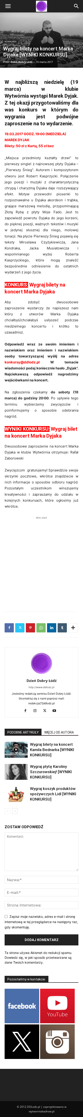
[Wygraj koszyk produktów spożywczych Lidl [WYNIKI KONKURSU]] (16, 794)
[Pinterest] (30, 627)
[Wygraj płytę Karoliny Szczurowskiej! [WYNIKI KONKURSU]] (16, 772)
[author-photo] (41, 674)
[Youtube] (56, 711)
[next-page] (15, 811)
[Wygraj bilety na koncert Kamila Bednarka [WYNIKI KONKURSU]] (16, 750)
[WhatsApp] (41, 627)
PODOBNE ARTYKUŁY (23, 732)
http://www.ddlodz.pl (41, 687)
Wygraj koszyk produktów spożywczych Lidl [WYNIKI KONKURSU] (53, 793)
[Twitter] (19, 627)
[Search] (76, 6)
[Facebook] (9, 627)
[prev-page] (7, 811)
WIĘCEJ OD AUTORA (59, 732)
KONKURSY (11, 41)
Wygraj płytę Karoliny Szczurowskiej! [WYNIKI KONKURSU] (51, 771)
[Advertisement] (41, 561)
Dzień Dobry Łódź (21, 62)
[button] (7, 6)
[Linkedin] (51, 627)
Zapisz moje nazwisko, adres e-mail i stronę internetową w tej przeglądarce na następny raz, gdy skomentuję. (41, 922)
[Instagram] (37, 711)
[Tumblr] (62, 627)
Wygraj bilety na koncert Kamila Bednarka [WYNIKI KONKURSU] (52, 749)
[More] (73, 627)
